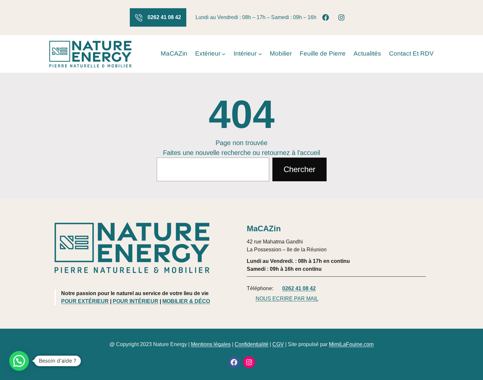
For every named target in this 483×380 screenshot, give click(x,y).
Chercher (299, 169)
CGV (278, 344)
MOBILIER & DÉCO (186, 301)
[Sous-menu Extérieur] (223, 54)
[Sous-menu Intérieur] (260, 54)
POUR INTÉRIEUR (135, 301)
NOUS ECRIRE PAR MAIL (287, 298)
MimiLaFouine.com (351, 344)
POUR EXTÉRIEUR (85, 301)
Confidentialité (251, 344)
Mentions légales (211, 344)
